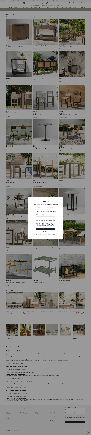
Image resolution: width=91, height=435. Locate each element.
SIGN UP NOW (45, 228)
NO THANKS (45, 231)
